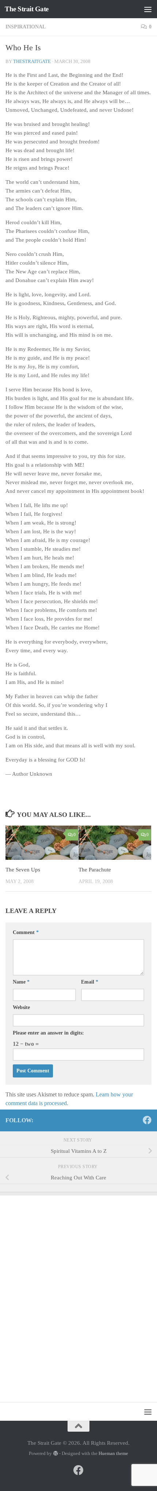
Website (21, 1007)
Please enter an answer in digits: (48, 1033)
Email (89, 982)
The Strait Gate (27, 9)
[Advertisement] (78, 1295)
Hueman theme (113, 1453)
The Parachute (94, 870)
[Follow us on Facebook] (147, 1120)
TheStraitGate (32, 61)
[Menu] (148, 9)
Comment (26, 932)
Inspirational (25, 26)
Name (21, 982)
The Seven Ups (22, 870)
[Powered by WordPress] (55, 1453)
